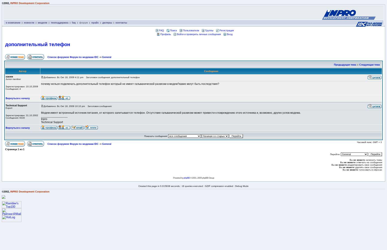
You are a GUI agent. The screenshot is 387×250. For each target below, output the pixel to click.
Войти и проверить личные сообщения (199, 34)
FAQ (161, 30)
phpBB (187, 178)
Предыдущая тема (345, 64)
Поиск (173, 30)
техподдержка (59, 22)
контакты (121, 22)
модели (42, 22)
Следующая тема (369, 64)
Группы (209, 30)
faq (74, 22)
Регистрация (226, 30)
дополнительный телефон (37, 44)
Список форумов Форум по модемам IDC (73, 57)
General (106, 57)
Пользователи (191, 30)
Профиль (165, 34)
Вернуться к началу (18, 98)
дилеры (107, 22)
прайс (95, 22)
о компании (13, 22)
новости (29, 22)
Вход (229, 34)
